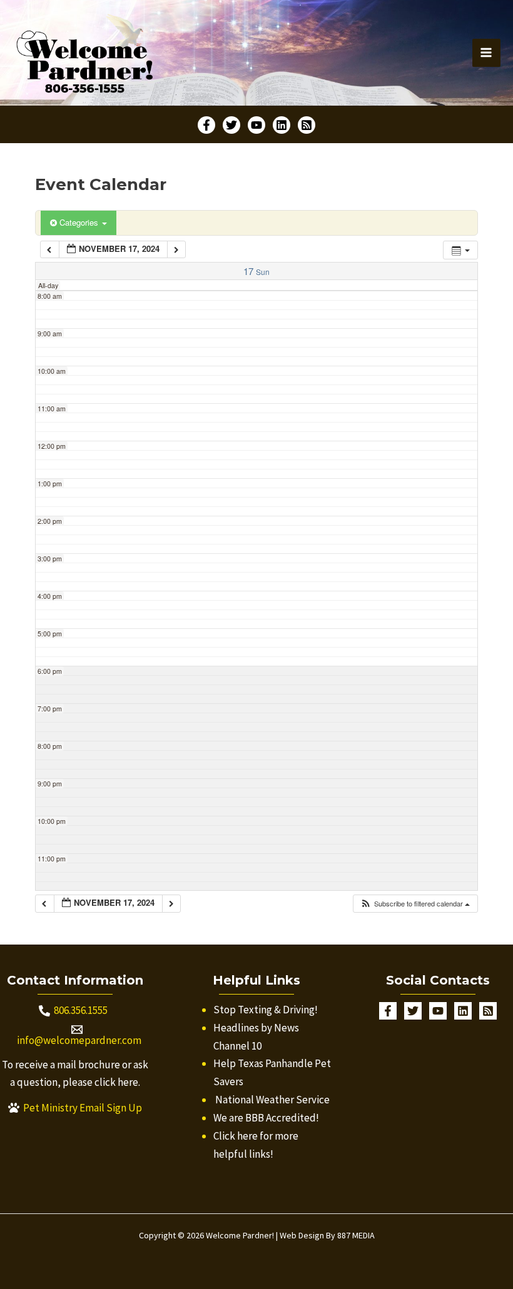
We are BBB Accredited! (266, 1118)
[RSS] (306, 125)
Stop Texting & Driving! (265, 1009)
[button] (414, 903)
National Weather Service (272, 1099)
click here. (117, 1082)
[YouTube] (256, 125)
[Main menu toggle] (486, 53)
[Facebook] (206, 125)
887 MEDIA (356, 1235)
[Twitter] (231, 125)
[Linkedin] (281, 125)
